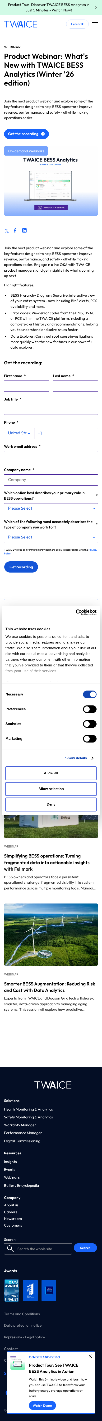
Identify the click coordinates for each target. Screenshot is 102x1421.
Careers (10, 1211)
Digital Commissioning (22, 1140)
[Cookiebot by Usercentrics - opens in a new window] (76, 612)
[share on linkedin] (24, 230)
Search (10, 1239)
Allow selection (51, 789)
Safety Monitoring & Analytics (28, 1117)
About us (11, 1205)
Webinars (12, 1177)
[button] (95, 24)
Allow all (51, 773)
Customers (13, 1225)
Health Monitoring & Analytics (28, 1109)
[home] (20, 24)
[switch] (90, 709)
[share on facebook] (15, 230)
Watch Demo (42, 1405)
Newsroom (13, 1218)
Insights (10, 1161)
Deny (51, 804)
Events (9, 1169)
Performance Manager (23, 1132)
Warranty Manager (20, 1124)
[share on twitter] (6, 230)
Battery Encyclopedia (21, 1185)
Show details (76, 758)
